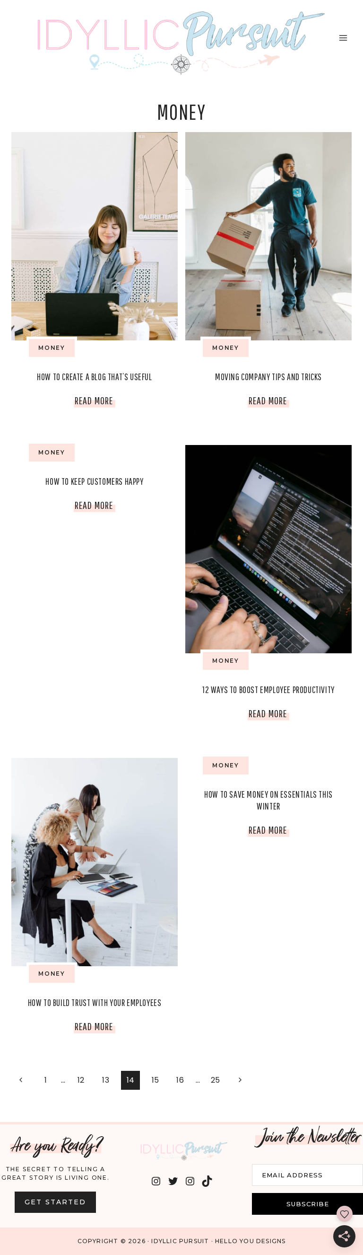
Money (51, 347)
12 (81, 1080)
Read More (95, 402)
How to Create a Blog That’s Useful (94, 376)
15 (155, 1080)
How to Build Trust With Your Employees (95, 1002)
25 (215, 1080)
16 (180, 1080)
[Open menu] (343, 38)
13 (105, 1080)
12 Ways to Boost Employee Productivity (268, 689)
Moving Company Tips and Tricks (268, 376)
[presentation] (94, 236)
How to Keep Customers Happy (94, 481)
